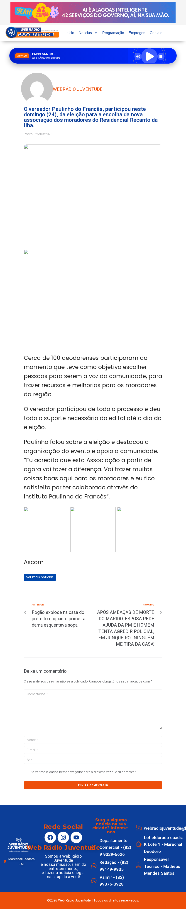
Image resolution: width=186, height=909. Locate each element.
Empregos (137, 33)
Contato (156, 33)
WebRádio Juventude (78, 89)
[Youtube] (76, 837)
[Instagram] (63, 837)
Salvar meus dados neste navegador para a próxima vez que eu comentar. (83, 772)
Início (70, 33)
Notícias (85, 33)
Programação (113, 33)
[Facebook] (50, 837)
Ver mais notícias (40, 577)
